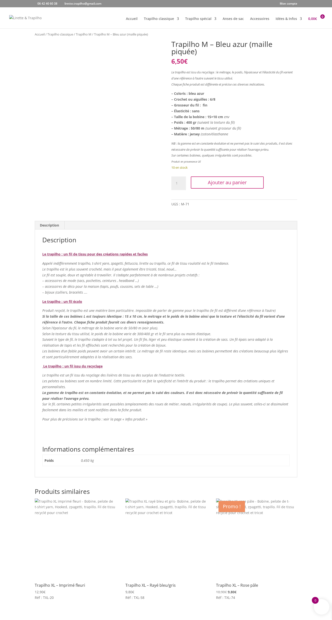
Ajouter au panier (227, 182)
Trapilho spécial (198, 19)
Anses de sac (233, 19)
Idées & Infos (286, 19)
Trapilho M (83, 34)
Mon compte (288, 4)
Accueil (132, 19)
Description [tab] (49, 225)
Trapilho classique (159, 19)
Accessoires (259, 19)
